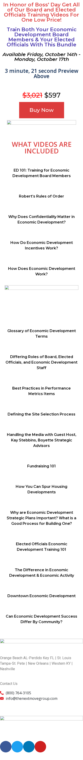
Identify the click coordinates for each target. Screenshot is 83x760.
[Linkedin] (29, 746)
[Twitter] (17, 746)
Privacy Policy (12, 704)
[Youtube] (40, 746)
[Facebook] (6, 746)
